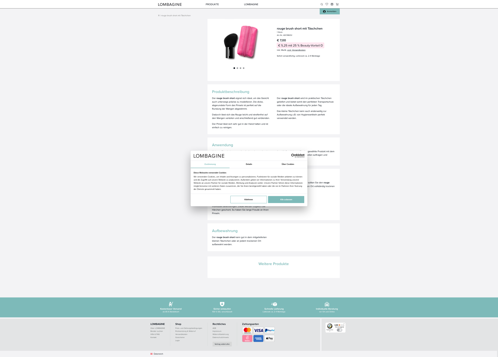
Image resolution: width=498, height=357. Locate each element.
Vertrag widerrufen (222, 344)
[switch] (339, 329)
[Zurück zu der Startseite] (170, 4)
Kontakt (153, 337)
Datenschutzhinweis (221, 337)
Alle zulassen (286, 199)
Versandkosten (181, 334)
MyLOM (289, 4)
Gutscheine (180, 337)
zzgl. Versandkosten (296, 50)
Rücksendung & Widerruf (185, 331)
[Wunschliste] (332, 4)
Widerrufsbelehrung (221, 334)
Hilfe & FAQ (155, 334)
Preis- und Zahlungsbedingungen (188, 328)
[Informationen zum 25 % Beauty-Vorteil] (321, 45)
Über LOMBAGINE (157, 328)
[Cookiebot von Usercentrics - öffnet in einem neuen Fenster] (293, 156)
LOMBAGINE (251, 4)
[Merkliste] (327, 4)
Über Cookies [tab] (288, 164)
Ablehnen (248, 199)
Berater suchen (156, 331)
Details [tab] (249, 164)
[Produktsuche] (322, 4)
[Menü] (344, 324)
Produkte (212, 4)
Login (177, 340)
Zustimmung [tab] (210, 164)
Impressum (217, 331)
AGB (214, 328)
